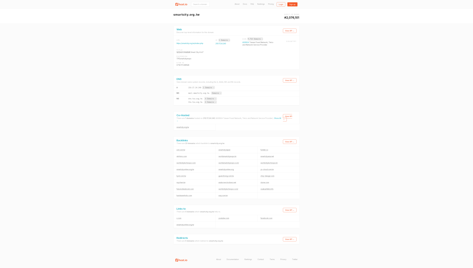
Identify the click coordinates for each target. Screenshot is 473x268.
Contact (261, 259)
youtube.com (224, 218)
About (237, 4)
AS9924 (245, 42)
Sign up (292, 4)
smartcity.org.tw (183, 127)
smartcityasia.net (267, 156)
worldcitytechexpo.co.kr (228, 189)
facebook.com (266, 218)
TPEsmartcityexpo (184, 59)
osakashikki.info (267, 189)
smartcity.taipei (224, 150)
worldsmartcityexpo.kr (227, 156)
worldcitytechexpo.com (186, 163)
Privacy (283, 259)
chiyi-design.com (267, 176)
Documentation (233, 259)
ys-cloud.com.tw (267, 169)
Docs (245, 4)
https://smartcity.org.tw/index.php (190, 43)
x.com (179, 218)
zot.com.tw (181, 150)
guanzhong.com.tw (226, 176)
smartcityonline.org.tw (185, 169)
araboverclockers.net (227, 182)
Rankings (261, 4)
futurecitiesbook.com (185, 189)
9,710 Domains (255, 39)
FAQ (252, 4)
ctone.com (265, 182)
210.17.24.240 (221, 43)
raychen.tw (181, 182)
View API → (289, 31)
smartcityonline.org (226, 169)
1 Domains (224, 40)
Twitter (295, 259)
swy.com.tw (223, 195)
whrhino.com (182, 156)
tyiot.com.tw (181, 176)
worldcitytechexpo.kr (269, 163)
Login (281, 4)
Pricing (271, 4)
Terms (272, 259)
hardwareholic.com (184, 195)
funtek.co (264, 150)
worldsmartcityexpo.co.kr (229, 163)
